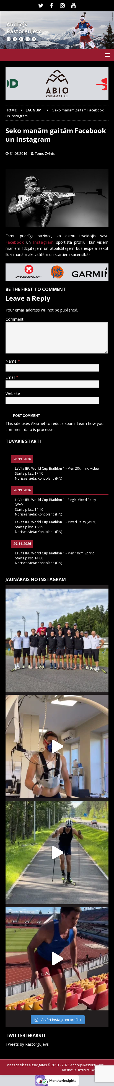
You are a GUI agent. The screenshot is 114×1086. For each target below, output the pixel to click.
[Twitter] (41, 5)
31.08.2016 (18, 153)
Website (13, 393)
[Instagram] (62, 5)
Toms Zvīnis (45, 153)
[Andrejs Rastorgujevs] (57, 46)
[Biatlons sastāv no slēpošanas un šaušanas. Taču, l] (57, 958)
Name (12, 361)
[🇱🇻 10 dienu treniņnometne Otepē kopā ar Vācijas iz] (57, 640)
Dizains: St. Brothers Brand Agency (84, 1070)
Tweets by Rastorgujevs (27, 1044)
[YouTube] (73, 5)
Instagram (43, 242)
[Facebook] (51, 5)
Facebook (15, 242)
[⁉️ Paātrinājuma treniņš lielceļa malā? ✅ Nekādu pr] (57, 852)
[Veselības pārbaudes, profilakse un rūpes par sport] (57, 746)
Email (11, 377)
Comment (15, 319)
